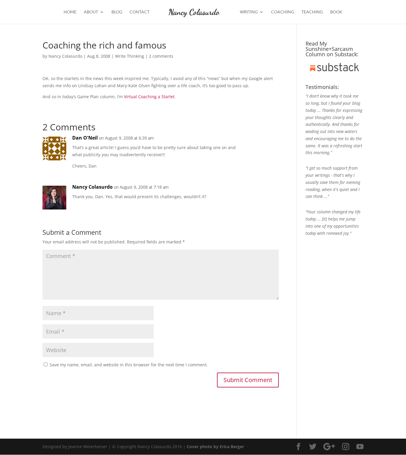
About (91, 12)
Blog (116, 12)
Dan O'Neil (85, 138)
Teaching (312, 12)
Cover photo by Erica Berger (215, 446)
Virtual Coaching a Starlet (149, 96)
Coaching (282, 12)
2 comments (161, 56)
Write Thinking (129, 56)
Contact (140, 12)
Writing (249, 12)
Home (70, 12)
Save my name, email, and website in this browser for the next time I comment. (129, 365)
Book (336, 12)
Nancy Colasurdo (65, 56)
